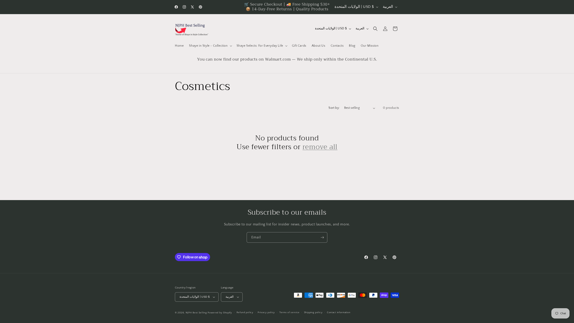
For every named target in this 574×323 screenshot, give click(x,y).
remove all (319, 147)
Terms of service (289, 312)
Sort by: (333, 108)
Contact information (338, 312)
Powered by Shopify (220, 312)
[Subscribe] (322, 237)
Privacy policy (266, 312)
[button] (210, 45)
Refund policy (245, 312)
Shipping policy (313, 312)
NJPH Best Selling (197, 312)
